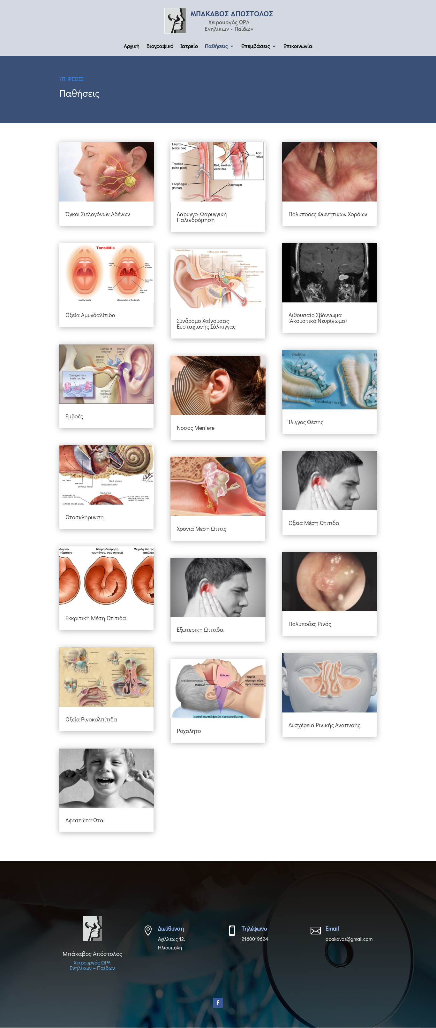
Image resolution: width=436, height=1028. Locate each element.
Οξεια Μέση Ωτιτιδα (314, 523)
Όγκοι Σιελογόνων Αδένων (97, 214)
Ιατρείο (189, 46)
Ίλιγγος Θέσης (306, 422)
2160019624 (255, 938)
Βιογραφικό (160, 46)
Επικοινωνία (297, 46)
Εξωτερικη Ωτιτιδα (200, 629)
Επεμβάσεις (255, 46)
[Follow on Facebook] (218, 1003)
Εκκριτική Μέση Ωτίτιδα (95, 618)
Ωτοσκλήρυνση (84, 517)
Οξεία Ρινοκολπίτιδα (91, 719)
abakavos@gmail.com (349, 938)
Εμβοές (74, 416)
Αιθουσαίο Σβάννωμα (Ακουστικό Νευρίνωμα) (318, 317)
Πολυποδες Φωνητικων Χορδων (328, 214)
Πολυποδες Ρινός (310, 624)
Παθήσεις (216, 46)
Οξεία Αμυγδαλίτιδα (90, 315)
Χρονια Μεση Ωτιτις (201, 528)
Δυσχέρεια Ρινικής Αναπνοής (324, 725)
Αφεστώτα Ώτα (84, 820)
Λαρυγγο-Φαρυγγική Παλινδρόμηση (202, 217)
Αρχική (131, 46)
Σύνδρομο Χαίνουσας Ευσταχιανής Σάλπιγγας (206, 323)
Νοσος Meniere (195, 427)
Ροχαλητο (189, 731)
